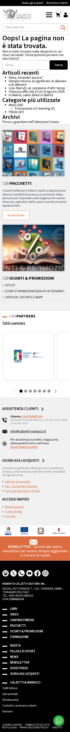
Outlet (10, 285)
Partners (7, 711)
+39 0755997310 (31, 416)
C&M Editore (10, 688)
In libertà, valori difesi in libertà (31, 95)
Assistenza (19, 668)
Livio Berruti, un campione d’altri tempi (37, 88)
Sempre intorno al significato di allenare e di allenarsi (37, 83)
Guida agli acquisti (32, 3)
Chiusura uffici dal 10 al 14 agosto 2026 (37, 91)
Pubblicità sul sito (37, 724)
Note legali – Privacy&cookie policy (25, 727)
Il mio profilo (13, 511)
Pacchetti (18, 625)
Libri (13, 609)
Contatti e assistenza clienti (19, 706)
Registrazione (14, 506)
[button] (49, 14)
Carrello (10, 516)
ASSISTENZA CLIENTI (24, 447)
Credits (57, 727)
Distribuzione (10, 700)
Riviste (15, 645)
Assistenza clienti (57, 3)
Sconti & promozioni (26, 631)
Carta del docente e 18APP (24, 297)
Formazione (19, 637)
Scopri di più (15, 215)
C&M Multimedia (22, 620)
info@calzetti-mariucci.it (28, 431)
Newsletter (19, 662)
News (13, 105)
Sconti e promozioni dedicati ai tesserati (34, 291)
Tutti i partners (13, 323)
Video (14, 614)
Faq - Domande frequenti (21, 486)
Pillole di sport (22, 651)
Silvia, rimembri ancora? (26, 77)
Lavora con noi (12, 724)
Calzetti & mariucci (25, 682)
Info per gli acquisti (17, 481)
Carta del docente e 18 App (22, 491)
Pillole (13, 112)
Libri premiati (10, 694)
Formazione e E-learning (32, 108)
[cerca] (63, 27)
